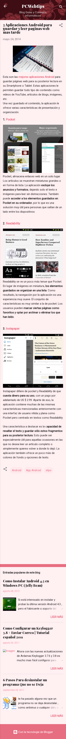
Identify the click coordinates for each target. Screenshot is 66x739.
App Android (33, 470)
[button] (61, 26)
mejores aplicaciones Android (36, 77)
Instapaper (13, 328)
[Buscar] (61, 7)
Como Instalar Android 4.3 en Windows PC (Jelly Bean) (26, 583)
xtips (48, 470)
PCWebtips (33, 6)
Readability (13, 223)
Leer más (57, 617)
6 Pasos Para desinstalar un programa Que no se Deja (25, 682)
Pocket (10, 119)
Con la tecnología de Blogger (35, 732)
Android (16, 470)
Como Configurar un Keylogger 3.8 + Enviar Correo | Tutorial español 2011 (28, 632)
